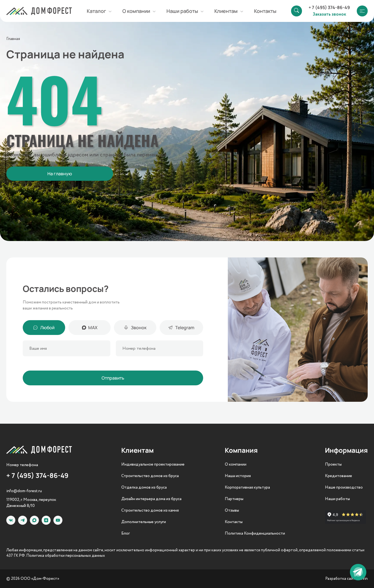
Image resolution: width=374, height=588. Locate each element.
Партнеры (234, 499)
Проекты (333, 464)
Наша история (238, 476)
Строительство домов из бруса (150, 476)
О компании (235, 464)
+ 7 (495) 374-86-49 (329, 7)
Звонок (138, 328)
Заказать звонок (329, 14)
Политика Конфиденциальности (255, 533)
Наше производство (344, 487)
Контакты (265, 11)
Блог (125, 533)
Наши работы (337, 499)
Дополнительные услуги (143, 522)
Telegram (184, 328)
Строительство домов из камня (150, 510)
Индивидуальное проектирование (153, 464)
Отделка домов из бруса (144, 487)
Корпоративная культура (247, 487)
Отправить (113, 378)
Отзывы (232, 510)
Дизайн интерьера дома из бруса (151, 499)
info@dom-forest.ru (24, 491)
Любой (47, 328)
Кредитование (338, 476)
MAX (92, 328)
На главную (59, 174)
